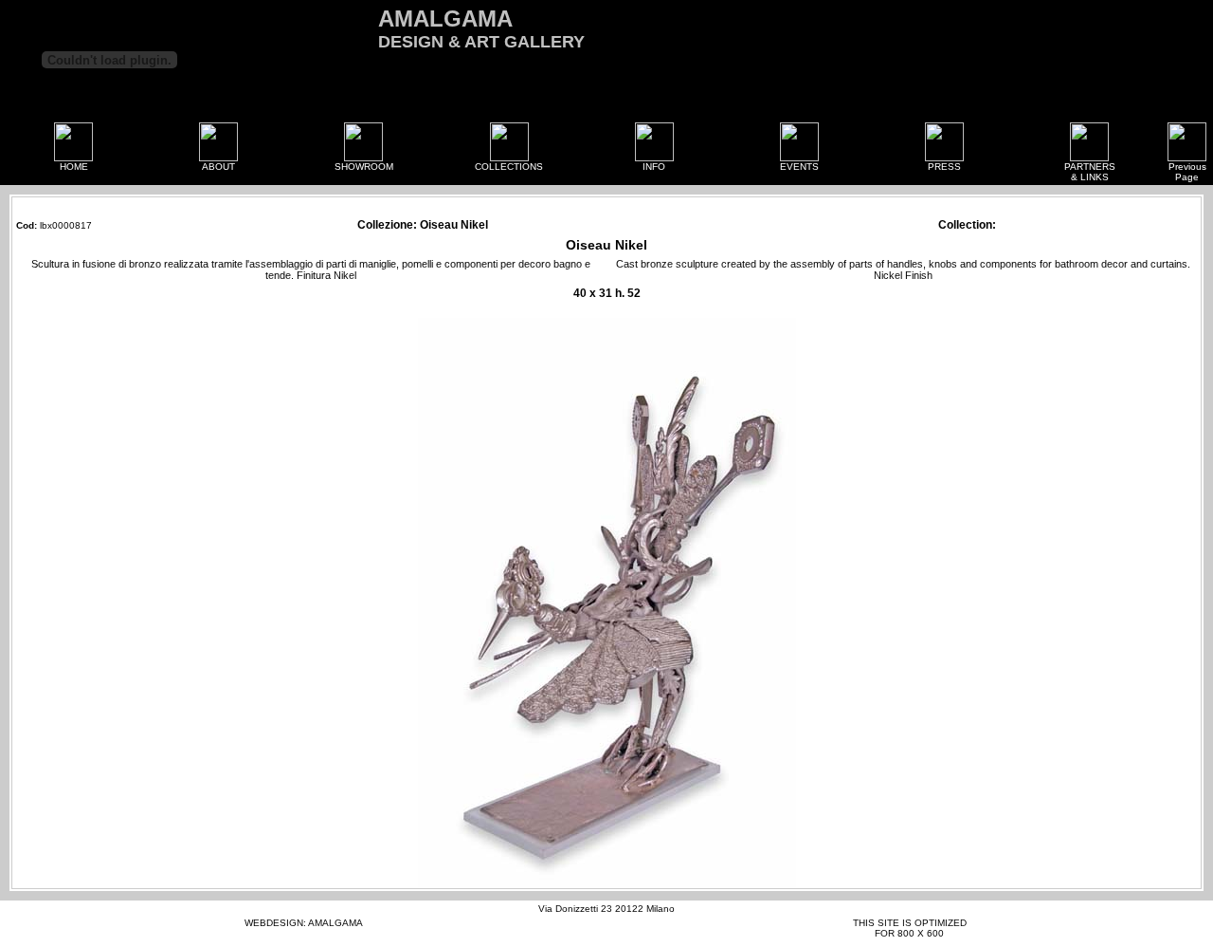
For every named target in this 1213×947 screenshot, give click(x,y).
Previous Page (1187, 171)
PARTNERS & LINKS (1089, 171)
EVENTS (799, 166)
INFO (654, 166)
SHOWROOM (364, 166)
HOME (74, 166)
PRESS (944, 166)
